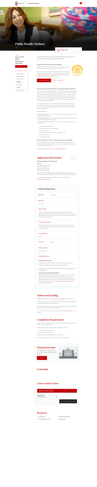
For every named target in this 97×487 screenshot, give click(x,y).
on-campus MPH (48, 148)
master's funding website (68, 310)
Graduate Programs (33, 3)
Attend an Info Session (43, 80)
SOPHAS (48, 170)
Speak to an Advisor (58, 80)
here (68, 337)
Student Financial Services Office (58, 298)
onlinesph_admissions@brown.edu (43, 179)
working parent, (40, 75)
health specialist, (53, 75)
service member (46, 75)
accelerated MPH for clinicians (60, 148)
